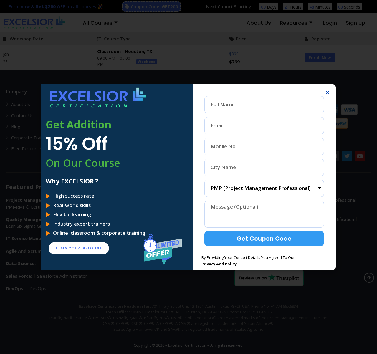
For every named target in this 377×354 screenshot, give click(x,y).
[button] (327, 92)
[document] (188, 177)
